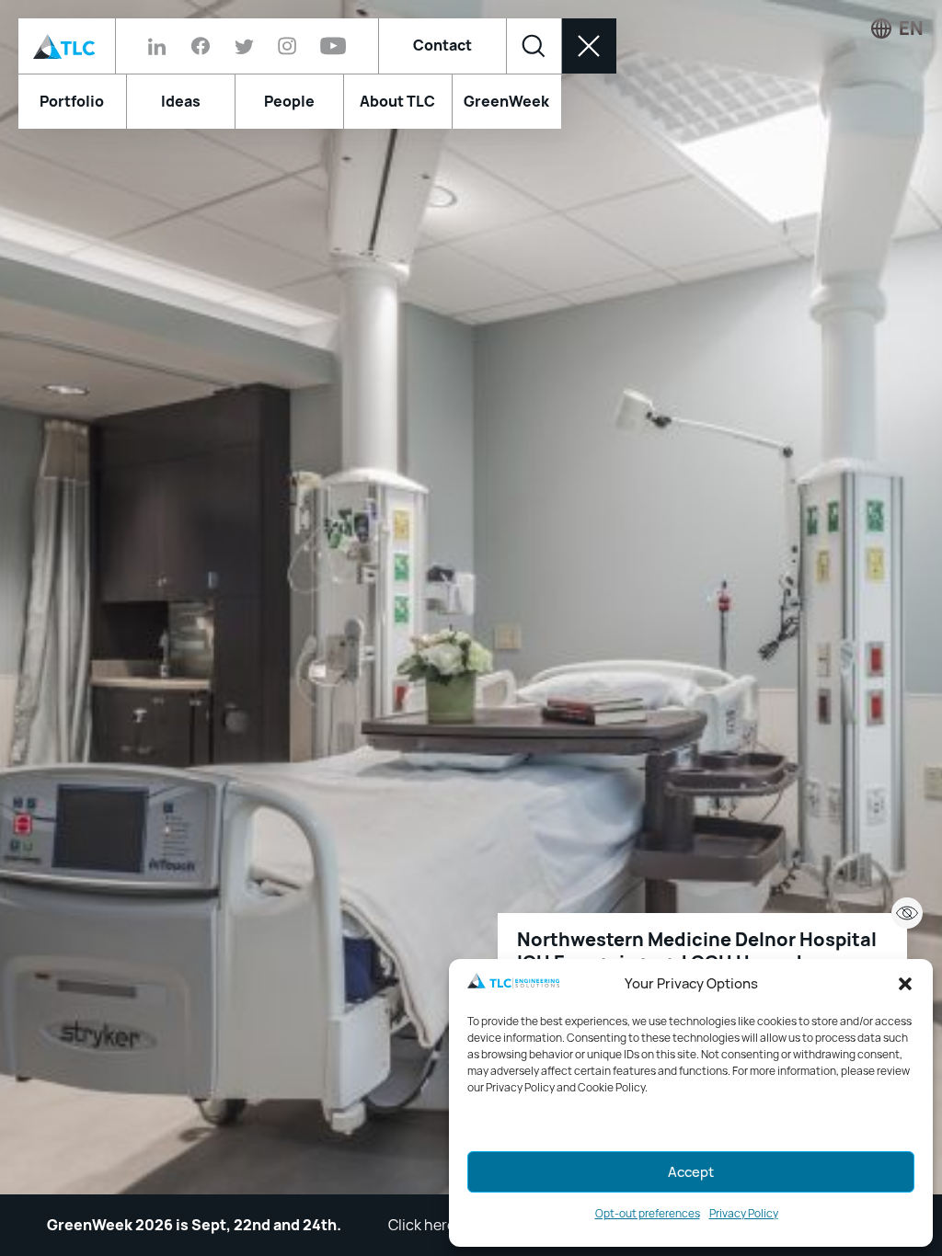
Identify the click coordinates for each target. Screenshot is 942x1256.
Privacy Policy (743, 1213)
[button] (905, 984)
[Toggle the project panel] (907, 913)
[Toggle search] (533, 46)
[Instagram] (287, 46)
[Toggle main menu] (588, 46)
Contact (442, 45)
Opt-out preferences (647, 1213)
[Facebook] (200, 46)
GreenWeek (506, 101)
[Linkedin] (163, 46)
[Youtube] (327, 46)
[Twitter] (244, 46)
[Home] (66, 46)
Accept (691, 1172)
